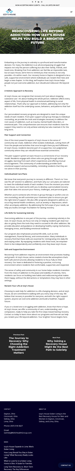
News (37, 26)
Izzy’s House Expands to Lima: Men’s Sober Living (19, 448)
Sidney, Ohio (9, 419)
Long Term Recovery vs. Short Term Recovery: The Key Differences (18, 468)
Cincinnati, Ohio (11, 416)
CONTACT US (66, 465)
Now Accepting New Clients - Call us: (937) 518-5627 (37, 5)
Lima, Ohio (8, 421)
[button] (71, 12)
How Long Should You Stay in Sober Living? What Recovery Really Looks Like (18, 455)
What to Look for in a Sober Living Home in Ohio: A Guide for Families (18, 462)
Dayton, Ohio (9, 413)
